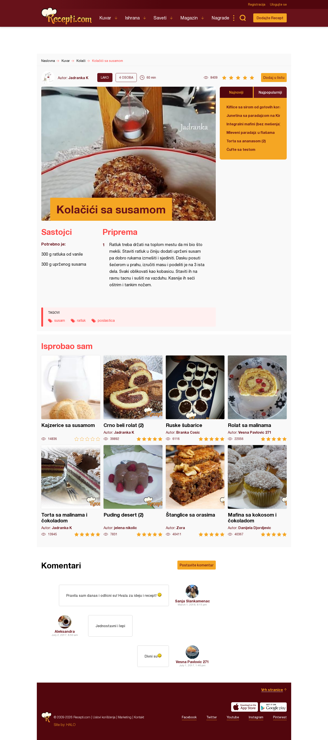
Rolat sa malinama (257, 398)
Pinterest (280, 717)
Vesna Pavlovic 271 (192, 662)
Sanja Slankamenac (192, 601)
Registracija (256, 4)
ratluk (81, 320)
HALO (70, 725)
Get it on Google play (273, 707)
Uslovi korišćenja (104, 717)
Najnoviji (236, 92)
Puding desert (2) (133, 490)
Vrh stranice (272, 689)
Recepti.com (67, 16)
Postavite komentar (197, 565)
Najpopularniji (270, 92)
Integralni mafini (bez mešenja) (253, 124)
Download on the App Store (244, 707)
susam (59, 320)
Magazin (189, 17)
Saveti (160, 17)
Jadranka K (78, 78)
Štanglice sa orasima (195, 490)
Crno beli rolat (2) (133, 398)
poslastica (106, 320)
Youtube (233, 717)
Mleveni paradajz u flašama (250, 132)
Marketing (124, 717)
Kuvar (105, 17)
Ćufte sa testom (240, 149)
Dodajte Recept (270, 18)
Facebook (189, 717)
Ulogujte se (278, 4)
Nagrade (220, 17)
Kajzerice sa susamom (70, 398)
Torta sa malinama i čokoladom (70, 490)
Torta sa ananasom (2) (246, 141)
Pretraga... (242, 18)
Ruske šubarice (195, 398)
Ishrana (132, 17)
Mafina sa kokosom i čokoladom (257, 490)
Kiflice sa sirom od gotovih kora (253, 107)
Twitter (211, 717)
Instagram (256, 717)
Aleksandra (65, 631)
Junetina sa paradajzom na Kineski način (253, 115)
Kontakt (139, 717)
